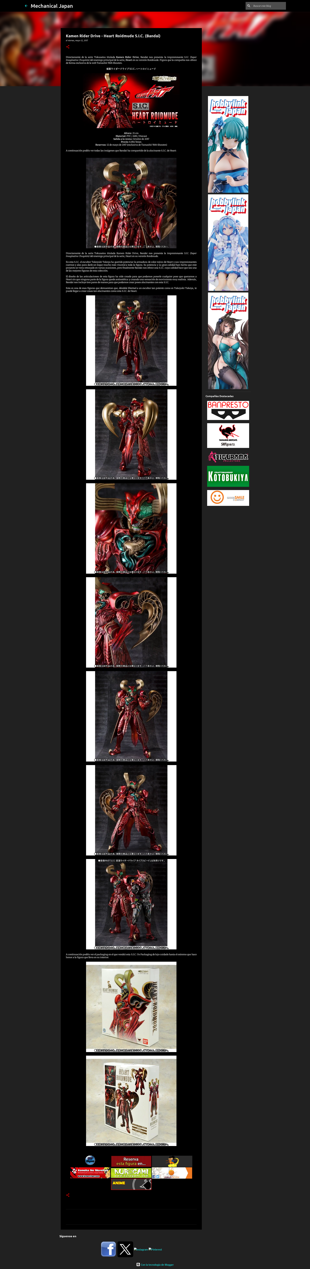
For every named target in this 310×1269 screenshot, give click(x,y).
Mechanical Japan (52, 6)
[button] (68, 47)
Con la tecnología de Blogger (157, 1264)
